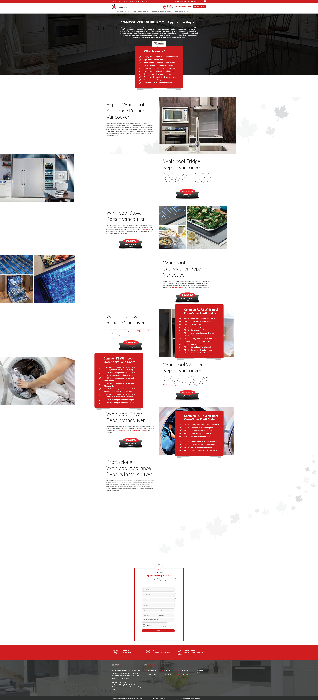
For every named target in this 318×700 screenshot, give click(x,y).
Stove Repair (168, 670)
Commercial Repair (141, 12)
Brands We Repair (182, 12)
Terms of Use (154, 698)
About (115, 1)
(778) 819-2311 (183, 6)
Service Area (123, 1)
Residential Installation (161, 12)
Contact (131, 1)
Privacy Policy (163, 698)
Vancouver (187, 652)
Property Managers (142, 1)
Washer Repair (152, 674)
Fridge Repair (152, 670)
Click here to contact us (161, 653)
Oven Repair (168, 674)
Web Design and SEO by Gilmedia (190, 698)
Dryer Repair (184, 670)
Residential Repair (123, 12)
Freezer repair (184, 674)
